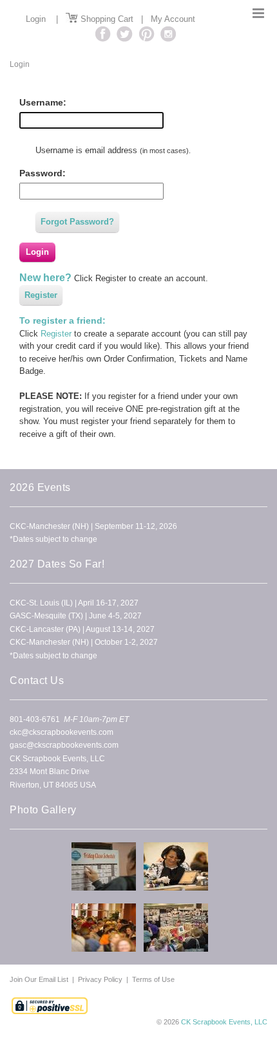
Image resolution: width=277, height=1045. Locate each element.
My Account (173, 19)
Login (36, 19)
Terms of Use (153, 979)
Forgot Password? (77, 222)
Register (40, 295)
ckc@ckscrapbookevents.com (61, 732)
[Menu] (258, 13)
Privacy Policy (100, 979)
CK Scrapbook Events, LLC (224, 1022)
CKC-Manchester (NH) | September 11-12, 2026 (93, 526)
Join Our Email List (40, 979)
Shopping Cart (105, 19)
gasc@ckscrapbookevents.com (64, 745)
